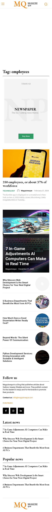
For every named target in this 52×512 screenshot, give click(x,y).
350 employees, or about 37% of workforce (25, 184)
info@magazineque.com (23, 398)
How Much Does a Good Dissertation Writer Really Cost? (15, 320)
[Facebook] (6, 411)
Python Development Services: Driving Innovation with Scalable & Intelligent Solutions (18, 357)
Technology (9, 191)
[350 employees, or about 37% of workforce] (26, 163)
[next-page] (44, 215)
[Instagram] (13, 411)
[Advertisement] (26, 36)
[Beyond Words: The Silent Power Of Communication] (42, 339)
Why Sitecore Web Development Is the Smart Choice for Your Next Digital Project (16, 284)
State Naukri (7, 403)
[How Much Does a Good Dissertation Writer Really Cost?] (42, 320)
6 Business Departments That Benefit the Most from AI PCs (17, 302)
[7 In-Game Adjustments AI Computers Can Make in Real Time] (26, 241)
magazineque (26, 191)
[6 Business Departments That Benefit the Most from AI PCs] (42, 302)
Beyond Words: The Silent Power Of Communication (15, 338)
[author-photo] (19, 190)
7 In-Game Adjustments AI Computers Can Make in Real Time (26, 256)
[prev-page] (39, 215)
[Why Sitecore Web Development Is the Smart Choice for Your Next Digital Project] (42, 284)
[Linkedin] (21, 411)
